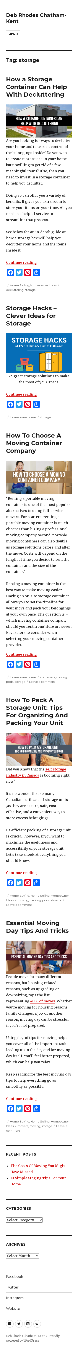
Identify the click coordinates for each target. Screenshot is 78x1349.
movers (23, 1126)
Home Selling (19, 285)
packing (35, 900)
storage (30, 290)
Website (13, 1309)
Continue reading (21, 262)
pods (9, 681)
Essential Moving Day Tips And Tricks (37, 926)
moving (61, 677)
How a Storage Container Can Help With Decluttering (36, 87)
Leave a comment (42, 681)
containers (47, 677)
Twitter (12, 1287)
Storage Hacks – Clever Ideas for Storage (31, 315)
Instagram (15, 1298)
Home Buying (19, 895)
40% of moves (42, 1001)
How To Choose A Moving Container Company (34, 443)
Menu (13, 34)
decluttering (15, 290)
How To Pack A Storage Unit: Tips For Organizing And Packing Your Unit (37, 711)
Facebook (14, 1277)
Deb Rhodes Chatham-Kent (25, 1336)
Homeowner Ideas (43, 285)
